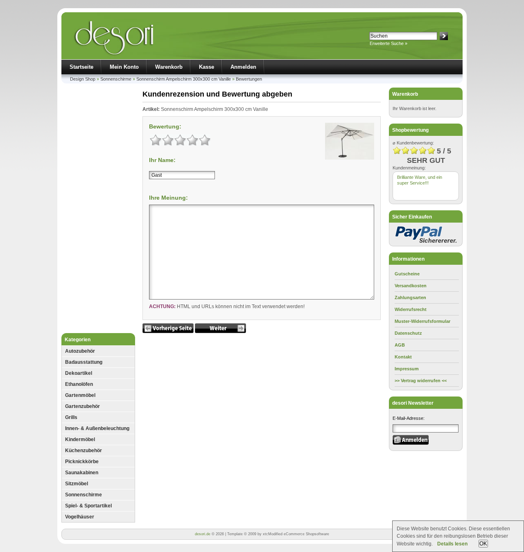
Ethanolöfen (79, 384)
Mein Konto (124, 67)
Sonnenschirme (115, 79)
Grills (71, 417)
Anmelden (243, 67)
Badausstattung (83, 362)
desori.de (202, 534)
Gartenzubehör (82, 406)
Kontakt (403, 356)
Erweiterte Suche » (388, 43)
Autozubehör (80, 351)
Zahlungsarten (410, 297)
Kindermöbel (80, 439)
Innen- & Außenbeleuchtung (97, 428)
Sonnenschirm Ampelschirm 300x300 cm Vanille (183, 79)
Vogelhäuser (79, 517)
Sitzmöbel (76, 484)
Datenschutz (408, 333)
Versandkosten (411, 285)
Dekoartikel (78, 373)
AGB (400, 344)
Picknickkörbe (82, 461)
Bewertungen (249, 79)
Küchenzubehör (83, 450)
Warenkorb (169, 67)
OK (483, 544)
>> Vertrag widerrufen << (421, 380)
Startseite (81, 67)
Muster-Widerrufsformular (422, 321)
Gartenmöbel (80, 395)
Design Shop (82, 79)
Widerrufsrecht (411, 309)
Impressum (407, 368)
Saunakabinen (81, 472)
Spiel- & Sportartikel (88, 506)
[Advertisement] (98, 210)
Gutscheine (407, 273)
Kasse (206, 67)
